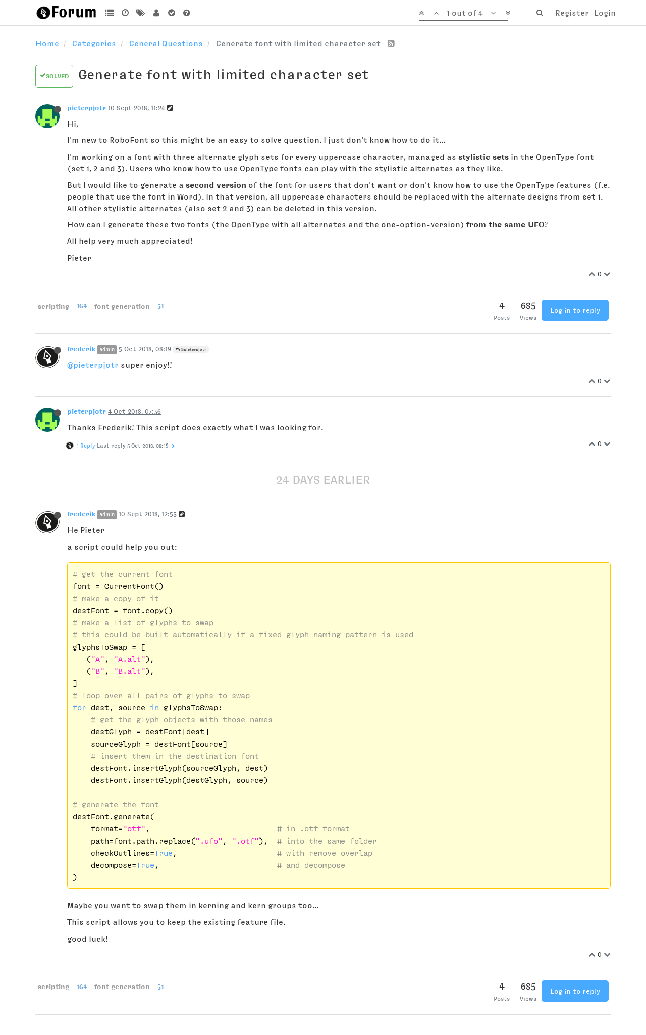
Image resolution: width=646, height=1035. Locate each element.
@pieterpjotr (193, 349)
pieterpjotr (86, 107)
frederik (81, 348)
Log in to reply (575, 310)
